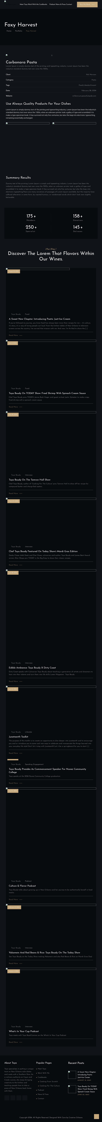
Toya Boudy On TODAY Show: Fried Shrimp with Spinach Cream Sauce (47, 393)
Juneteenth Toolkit (18, 737)
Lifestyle (28, 732)
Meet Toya (23, 4)
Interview (28, 475)
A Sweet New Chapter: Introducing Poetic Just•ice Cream (39, 319)
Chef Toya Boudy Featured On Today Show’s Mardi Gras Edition (43, 551)
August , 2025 (84, 1080)
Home (9, 31)
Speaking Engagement (34, 764)
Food (27, 314)
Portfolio (18, 31)
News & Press (61, 4)
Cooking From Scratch (49, 1082)
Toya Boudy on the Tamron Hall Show (29, 480)
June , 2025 (83, 1094)
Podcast (52, 4)
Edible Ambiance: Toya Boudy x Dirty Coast (32, 668)
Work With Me (33, 4)
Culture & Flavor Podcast (22, 886)
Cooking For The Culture (50, 1086)
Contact (69, 4)
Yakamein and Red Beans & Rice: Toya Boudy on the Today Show (44, 953)
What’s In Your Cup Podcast (24, 1031)
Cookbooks (43, 4)
